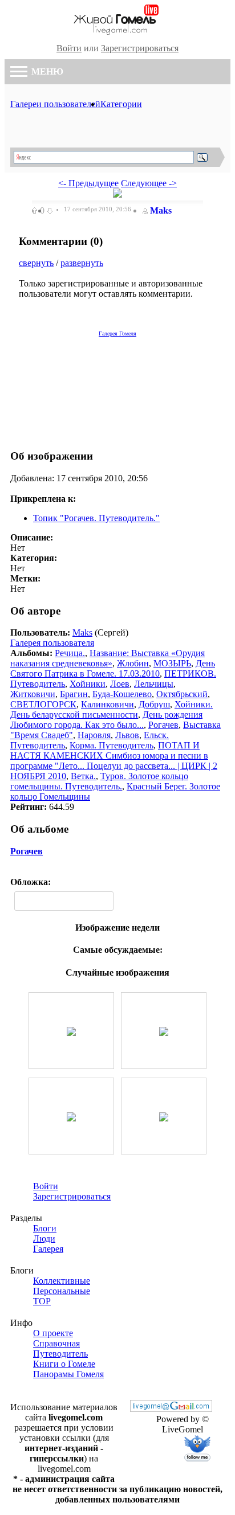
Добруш (154, 704)
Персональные (61, 1291)
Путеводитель (60, 1353)
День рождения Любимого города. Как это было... (106, 720)
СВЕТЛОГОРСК (43, 704)
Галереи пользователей (55, 104)
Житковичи (32, 694)
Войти (69, 48)
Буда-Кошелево (122, 694)
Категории (121, 104)
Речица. (70, 653)
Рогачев (163, 725)
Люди (44, 1238)
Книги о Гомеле (64, 1364)
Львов (127, 735)
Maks (161, 210)
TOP (42, 1301)
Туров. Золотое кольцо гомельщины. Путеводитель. (99, 781)
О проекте (53, 1333)
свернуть (36, 263)
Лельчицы (153, 684)
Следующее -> (149, 183)
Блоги (44, 1228)
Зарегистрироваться (140, 48)
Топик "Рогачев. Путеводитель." (96, 518)
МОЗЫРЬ (172, 663)
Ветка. (83, 776)
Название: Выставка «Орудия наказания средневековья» (107, 658)
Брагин (74, 694)
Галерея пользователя (52, 643)
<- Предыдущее (88, 183)
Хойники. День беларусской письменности (111, 709)
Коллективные (61, 1280)
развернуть (81, 263)
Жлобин (133, 663)
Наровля (94, 735)
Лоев (119, 684)
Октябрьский (182, 694)
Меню (46, 71)
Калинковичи (107, 704)
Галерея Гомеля (117, 333)
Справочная (56, 1343)
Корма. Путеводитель (111, 745)
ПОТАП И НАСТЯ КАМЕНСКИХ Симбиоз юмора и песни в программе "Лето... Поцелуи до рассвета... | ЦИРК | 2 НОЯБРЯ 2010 (113, 760)
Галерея (48, 1249)
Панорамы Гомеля (68, 1374)
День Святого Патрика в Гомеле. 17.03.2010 (112, 668)
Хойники (88, 684)
